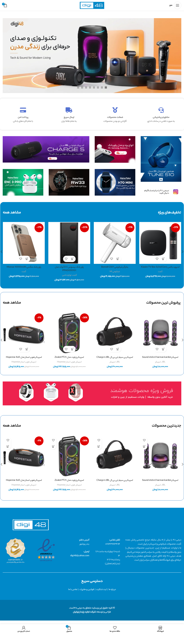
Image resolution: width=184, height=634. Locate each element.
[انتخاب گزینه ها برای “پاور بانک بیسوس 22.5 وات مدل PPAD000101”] (72, 259)
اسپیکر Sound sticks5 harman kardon (160, 357)
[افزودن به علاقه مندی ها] (157, 259)
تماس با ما (72, 589)
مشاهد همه (12, 303)
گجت (160, 272)
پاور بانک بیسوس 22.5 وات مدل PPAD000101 (69, 269)
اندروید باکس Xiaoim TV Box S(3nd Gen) (160, 267)
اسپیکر (158, 362)
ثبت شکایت (101, 589)
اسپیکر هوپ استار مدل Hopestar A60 (24, 357)
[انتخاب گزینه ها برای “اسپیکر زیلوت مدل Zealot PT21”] (72, 349)
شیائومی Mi (115, 272)
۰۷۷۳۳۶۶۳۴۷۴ (112, 544)
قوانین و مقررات (86, 589)
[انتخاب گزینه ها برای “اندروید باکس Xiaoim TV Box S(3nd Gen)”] (163, 259)
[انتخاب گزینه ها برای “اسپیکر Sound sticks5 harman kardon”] (163, 349)
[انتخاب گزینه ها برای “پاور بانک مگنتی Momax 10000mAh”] (27, 259)
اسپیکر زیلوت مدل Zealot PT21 (69, 357)
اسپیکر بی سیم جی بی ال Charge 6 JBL (114, 357)
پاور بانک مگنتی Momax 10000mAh (24, 267)
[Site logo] (92, 5)
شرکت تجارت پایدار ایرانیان (84, 612)
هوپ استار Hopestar (66, 362)
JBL (163, 362)
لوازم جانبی (66, 275)
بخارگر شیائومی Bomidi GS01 (114, 267)
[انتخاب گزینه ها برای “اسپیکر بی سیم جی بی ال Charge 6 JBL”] (118, 349)
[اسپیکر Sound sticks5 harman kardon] (160, 333)
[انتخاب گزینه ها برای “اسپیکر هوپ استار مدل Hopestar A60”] (27, 349)
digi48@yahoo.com (79, 556)
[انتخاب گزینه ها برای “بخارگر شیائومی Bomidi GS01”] (118, 259)
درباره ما (112, 589)
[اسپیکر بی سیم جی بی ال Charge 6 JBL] (115, 333)
